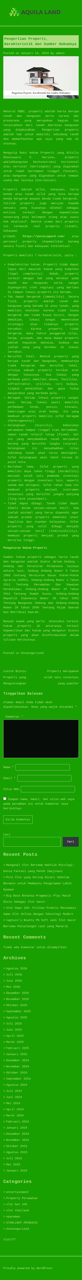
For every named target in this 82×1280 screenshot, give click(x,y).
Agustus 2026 (16, 968)
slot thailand (17, 1210)
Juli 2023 (14, 1158)
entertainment (17, 1192)
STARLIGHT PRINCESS (22, 1222)
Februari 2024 (17, 1121)
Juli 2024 (14, 1091)
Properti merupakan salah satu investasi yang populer (61, 677)
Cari (6, 834)
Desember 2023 (17, 1134)
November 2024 (17, 1066)
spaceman (13, 1216)
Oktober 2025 (16, 1005)
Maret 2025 (15, 1042)
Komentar (14, 716)
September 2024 (18, 1078)
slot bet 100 (16, 1204)
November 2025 (17, 999)
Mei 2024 (13, 1103)
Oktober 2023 (16, 1146)
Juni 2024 (14, 1097)
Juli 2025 (14, 1023)
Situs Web (11, 789)
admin (60, 53)
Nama (8, 767)
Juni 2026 (14, 980)
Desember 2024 (17, 1060)
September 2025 (18, 1011)
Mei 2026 (13, 987)
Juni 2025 (14, 1029)
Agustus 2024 (16, 1085)
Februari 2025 (17, 1048)
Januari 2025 (16, 1054)
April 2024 (15, 1109)
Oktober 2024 (16, 1072)
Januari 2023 (16, 1170)
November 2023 (17, 1140)
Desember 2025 (17, 993)
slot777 (9, 1239)
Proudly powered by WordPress (27, 1268)
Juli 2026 (14, 974)
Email (9, 778)
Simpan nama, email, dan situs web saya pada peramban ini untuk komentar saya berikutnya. (38, 803)
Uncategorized (32, 653)
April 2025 (15, 1036)
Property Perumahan (22, 1198)
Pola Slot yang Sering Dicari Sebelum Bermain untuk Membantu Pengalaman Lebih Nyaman (37, 883)
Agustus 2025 (16, 1017)
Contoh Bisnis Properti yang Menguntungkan (14, 677)
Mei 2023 (13, 1164)
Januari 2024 (16, 1127)
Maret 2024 (15, 1115)
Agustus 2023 (16, 1152)
